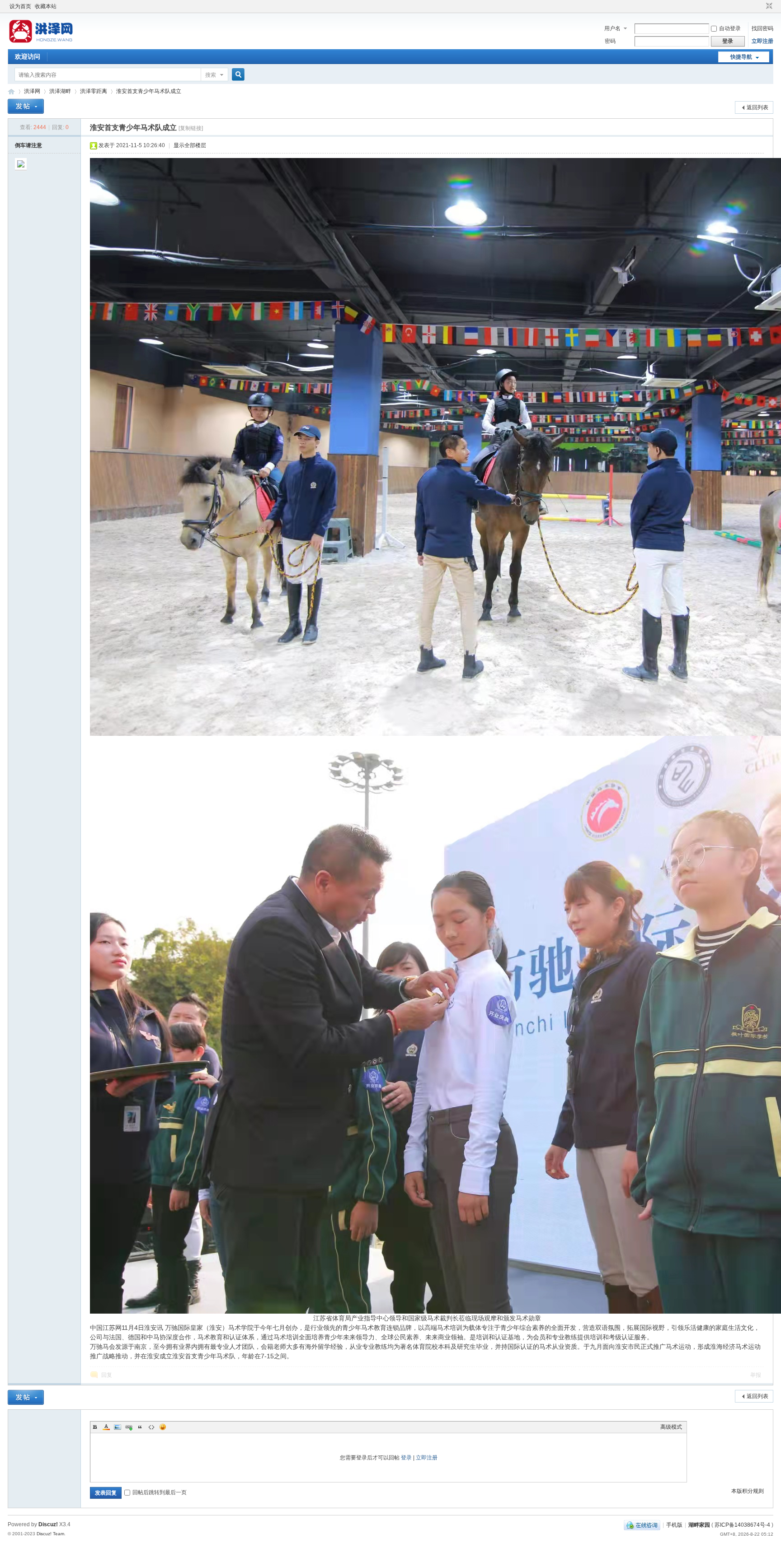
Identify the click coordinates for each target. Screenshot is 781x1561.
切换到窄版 (768, 6)
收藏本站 (45, 6)
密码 (610, 41)
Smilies (162, 1426)
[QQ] (642, 1525)
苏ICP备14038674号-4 (742, 1525)
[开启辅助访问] (760, 6)
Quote (140, 1426)
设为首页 (20, 6)
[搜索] (236, 75)
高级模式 (671, 1427)
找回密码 (762, 28)
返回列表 (757, 107)
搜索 (210, 75)
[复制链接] (191, 128)
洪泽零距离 (93, 91)
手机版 (674, 1525)
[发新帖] (26, 106)
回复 (106, 1375)
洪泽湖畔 (60, 91)
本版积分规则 (747, 1491)
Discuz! (48, 1524)
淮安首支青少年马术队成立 (148, 91)
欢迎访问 (27, 56)
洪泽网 (11, 91)
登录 (406, 1457)
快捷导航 (741, 57)
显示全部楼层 (190, 145)
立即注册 (762, 41)
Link (128, 1426)
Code (151, 1426)
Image (117, 1426)
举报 (755, 1375)
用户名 (612, 28)
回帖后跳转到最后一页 (159, 1492)
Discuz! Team (50, 1533)
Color (106, 1426)
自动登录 (730, 28)
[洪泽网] (42, 43)
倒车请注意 (28, 145)
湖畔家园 (699, 1525)
